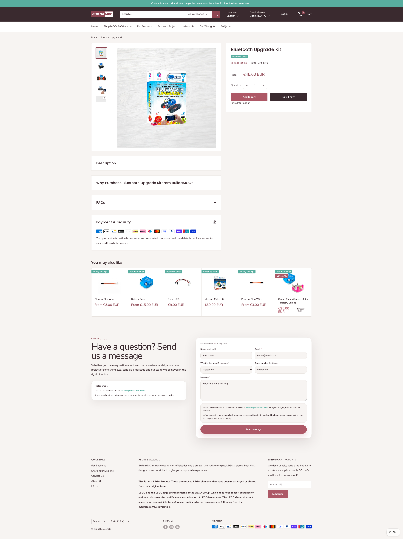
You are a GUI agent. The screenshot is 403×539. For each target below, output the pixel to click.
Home (94, 26)
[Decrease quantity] (246, 85)
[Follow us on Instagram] (171, 527)
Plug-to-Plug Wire (251, 299)
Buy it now (288, 97)
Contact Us (97, 476)
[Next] (312, 292)
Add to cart (249, 97)
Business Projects (167, 26)
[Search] (216, 14)
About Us (188, 26)
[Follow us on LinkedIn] (177, 527)
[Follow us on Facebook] (165, 527)
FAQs (224, 26)
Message (205, 377)
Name (208, 349)
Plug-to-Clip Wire (104, 299)
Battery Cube (138, 299)
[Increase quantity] (263, 85)
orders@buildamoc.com (133, 390)
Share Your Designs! (102, 471)
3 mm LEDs (174, 299)
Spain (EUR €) (117, 521)
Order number (266, 363)
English (96, 521)
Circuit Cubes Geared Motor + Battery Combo (293, 301)
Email (258, 349)
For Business (144, 26)
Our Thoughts (207, 26)
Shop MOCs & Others (116, 26)
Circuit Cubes (239, 63)
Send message (253, 429)
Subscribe (278, 494)
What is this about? (214, 363)
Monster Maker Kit (214, 299)
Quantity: (236, 85)
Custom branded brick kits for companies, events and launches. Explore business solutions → (201, 3)
